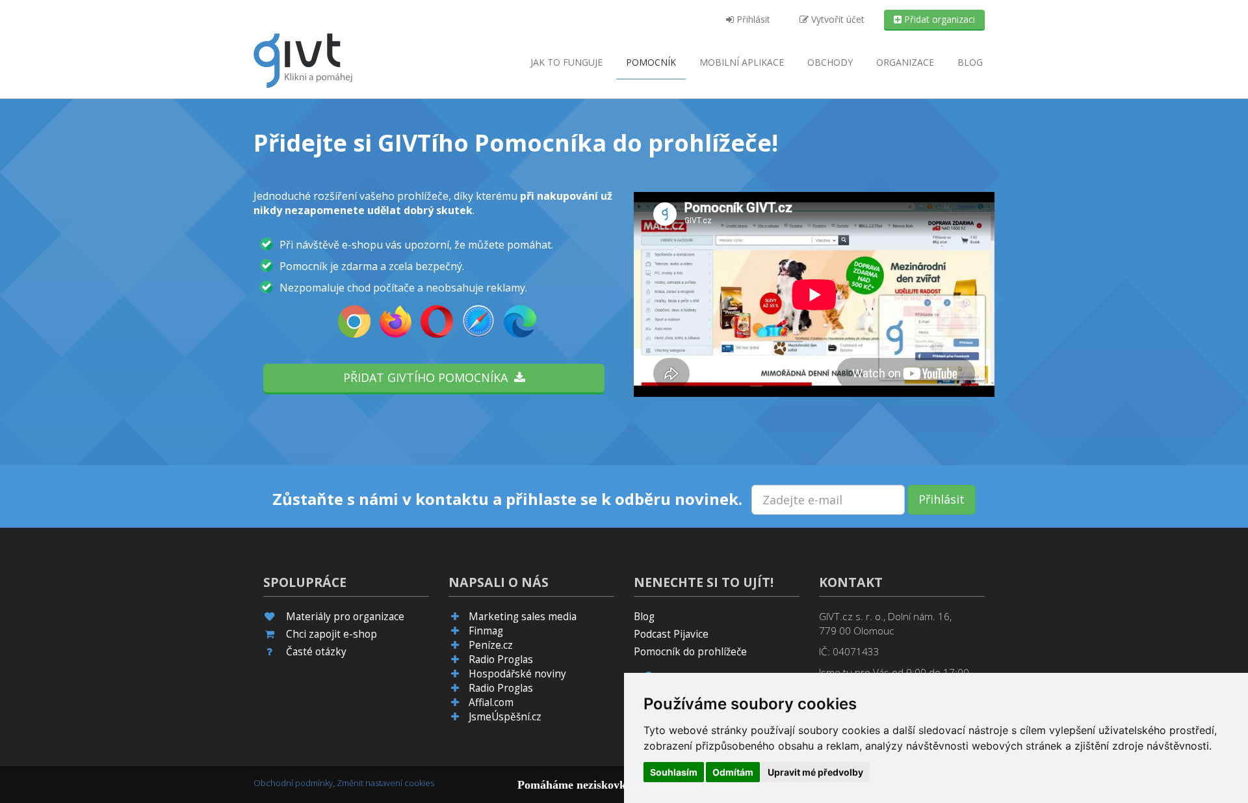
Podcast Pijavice (671, 634)
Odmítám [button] (732, 772)
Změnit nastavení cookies (385, 783)
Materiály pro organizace (345, 616)
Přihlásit (752, 19)
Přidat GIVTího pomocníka (428, 377)
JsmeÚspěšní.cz (505, 717)
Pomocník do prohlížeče (690, 652)
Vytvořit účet (836, 19)
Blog (970, 62)
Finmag (486, 631)
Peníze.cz (491, 645)
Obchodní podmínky (293, 783)
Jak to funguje (566, 62)
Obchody (830, 62)
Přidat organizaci (938, 19)
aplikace (741, 62)
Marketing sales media (523, 616)
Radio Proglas (501, 659)
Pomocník (651, 62)
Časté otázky (316, 652)
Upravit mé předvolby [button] (815, 772)
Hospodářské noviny (517, 674)
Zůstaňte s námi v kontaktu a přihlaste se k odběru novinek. (507, 499)
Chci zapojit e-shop (331, 634)
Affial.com (491, 702)
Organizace (905, 62)
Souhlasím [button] (673, 772)
